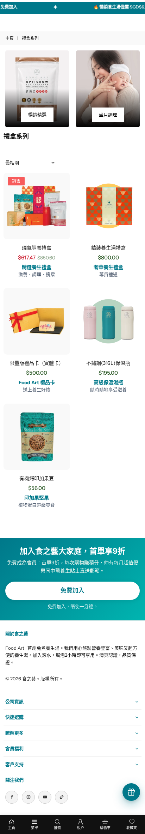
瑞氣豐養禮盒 (36, 248)
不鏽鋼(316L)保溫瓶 (108, 363)
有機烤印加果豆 (36, 478)
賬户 (80, 828)
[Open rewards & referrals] (131, 792)
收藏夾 (131, 828)
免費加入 (72, 590)
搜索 (57, 828)
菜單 (34, 828)
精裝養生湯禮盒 (108, 248)
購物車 (105, 828)
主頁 (9, 38)
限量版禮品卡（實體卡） (37, 363)
